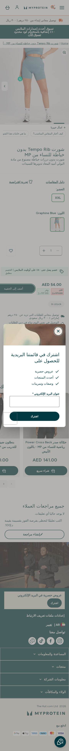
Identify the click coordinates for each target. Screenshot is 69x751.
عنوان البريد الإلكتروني (45, 393)
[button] (60, 742)
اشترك (34, 416)
